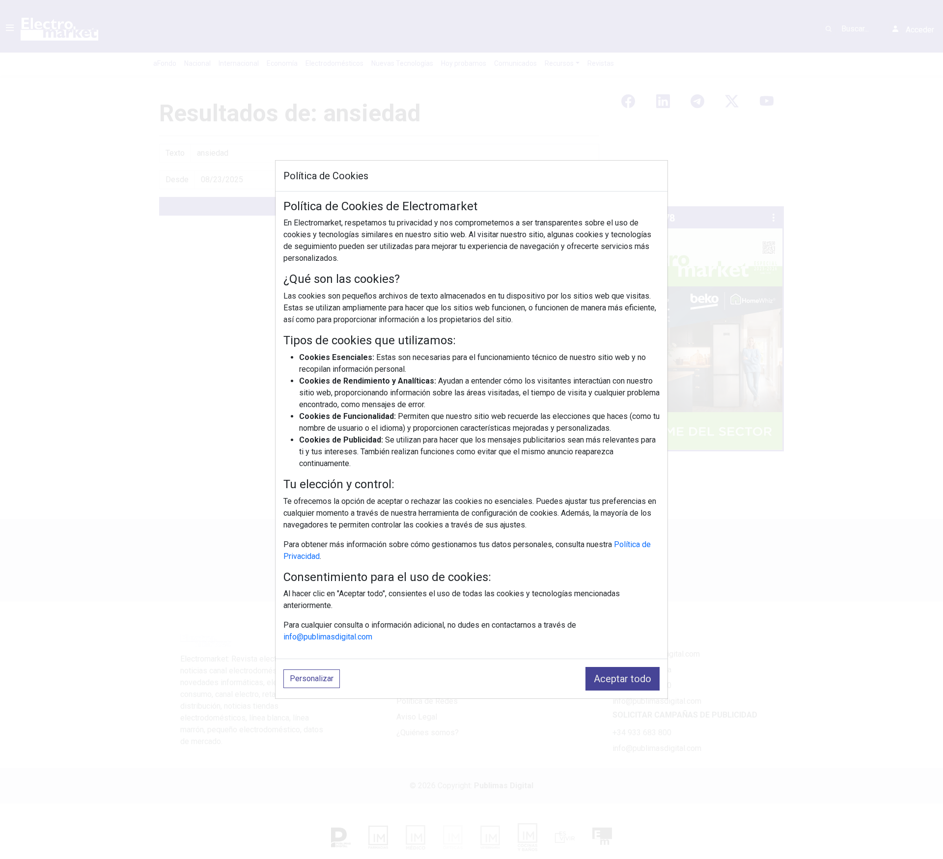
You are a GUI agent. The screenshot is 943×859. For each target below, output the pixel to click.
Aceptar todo (622, 679)
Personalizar (311, 678)
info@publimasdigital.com (327, 636)
